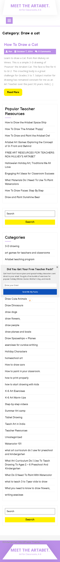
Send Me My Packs (30, 292)
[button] (30, 269)
